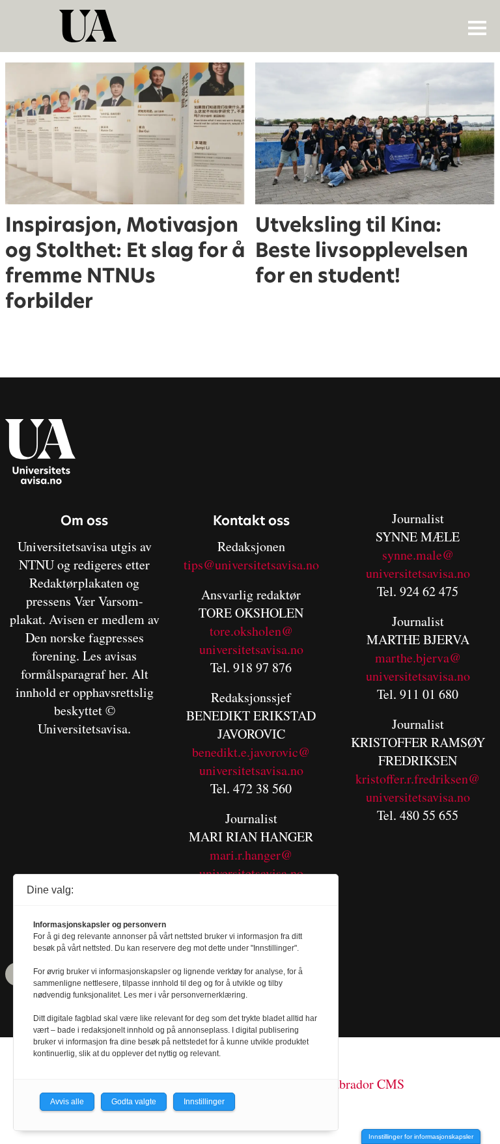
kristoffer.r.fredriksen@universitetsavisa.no (417, 788)
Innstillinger (204, 1101)
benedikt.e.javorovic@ (251, 752)
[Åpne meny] (477, 27)
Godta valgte (133, 1101)
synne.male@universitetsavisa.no (418, 564)
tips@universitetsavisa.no (251, 564)
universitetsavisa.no (251, 649)
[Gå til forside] (251, 26)
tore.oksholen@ (251, 631)
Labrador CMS (365, 1084)
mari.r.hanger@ (251, 855)
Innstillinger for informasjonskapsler (420, 1136)
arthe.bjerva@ (423, 657)
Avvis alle (67, 1101)
